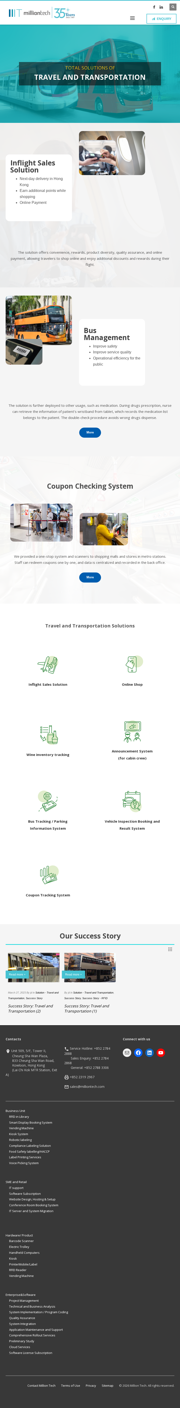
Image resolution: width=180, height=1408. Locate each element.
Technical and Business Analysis (32, 1306)
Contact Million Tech (41, 1385)
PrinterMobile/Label (23, 1264)
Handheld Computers (24, 1252)
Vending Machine (21, 1128)
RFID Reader (17, 1270)
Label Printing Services (25, 1157)
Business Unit (15, 1111)
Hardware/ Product (19, 1235)
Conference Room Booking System (33, 1205)
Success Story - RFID (95, 998)
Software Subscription (25, 1194)
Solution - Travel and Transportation (93, 992)
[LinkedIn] (161, 7)
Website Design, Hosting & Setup (32, 1199)
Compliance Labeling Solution (30, 1146)
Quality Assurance (22, 1318)
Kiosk (13, 1258)
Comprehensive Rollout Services (32, 1335)
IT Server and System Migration (31, 1211)
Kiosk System (18, 1134)
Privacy (91, 1385)
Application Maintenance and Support (36, 1329)
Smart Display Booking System (30, 1122)
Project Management (24, 1300)
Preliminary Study (21, 1341)
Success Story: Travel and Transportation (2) (30, 1008)
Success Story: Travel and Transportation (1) (86, 1008)
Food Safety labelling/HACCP (29, 1151)
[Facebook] (154, 7)
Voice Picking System (24, 1163)
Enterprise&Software (21, 1295)
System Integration (22, 1324)
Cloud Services (19, 1347)
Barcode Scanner (21, 1241)
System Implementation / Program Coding (38, 1312)
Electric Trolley (19, 1247)
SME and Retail (16, 1182)
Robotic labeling (20, 1140)
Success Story (34, 998)
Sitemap (107, 1385)
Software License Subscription (30, 1353)
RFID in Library (19, 1117)
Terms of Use (70, 1385)
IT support (16, 1188)
